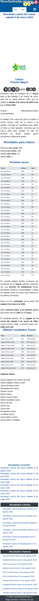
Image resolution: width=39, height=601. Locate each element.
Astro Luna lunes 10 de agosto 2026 (17, 564)
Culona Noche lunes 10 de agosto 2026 (19, 580)
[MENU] (35, 9)
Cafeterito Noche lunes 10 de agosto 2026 (20, 585)
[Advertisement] (19, 38)
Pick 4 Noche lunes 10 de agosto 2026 (18, 576)
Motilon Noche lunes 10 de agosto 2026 (19, 568)
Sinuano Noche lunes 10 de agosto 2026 (19, 556)
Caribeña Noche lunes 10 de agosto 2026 (20, 560)
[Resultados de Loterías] (19, 6)
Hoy (15, 10)
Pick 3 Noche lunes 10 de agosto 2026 (18, 572)
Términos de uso (26, 600)
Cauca (19, 79)
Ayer (23, 10)
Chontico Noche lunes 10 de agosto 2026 (20, 593)
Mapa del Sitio (12, 600)
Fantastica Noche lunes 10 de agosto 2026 (20, 589)
